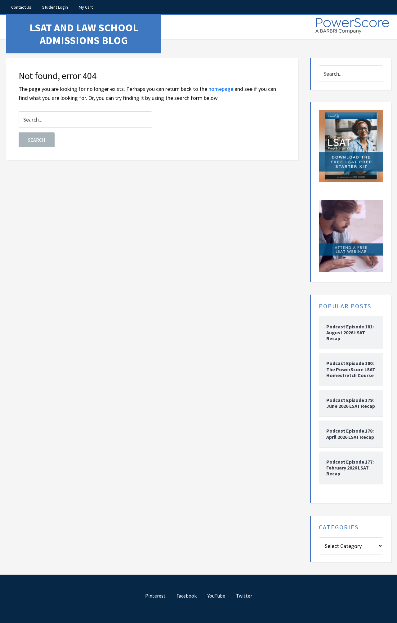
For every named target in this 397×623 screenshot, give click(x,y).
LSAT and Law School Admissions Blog (83, 34)
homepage (220, 88)
